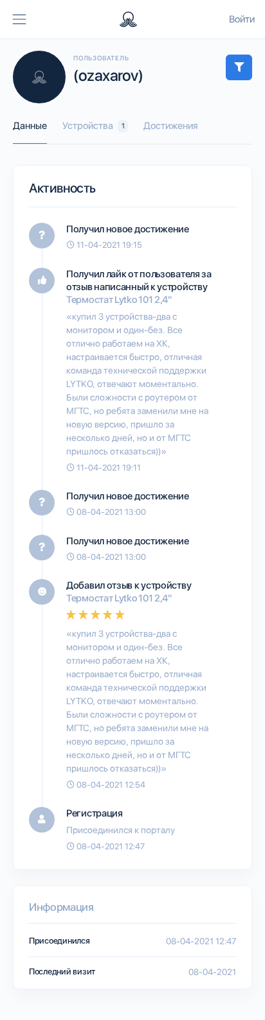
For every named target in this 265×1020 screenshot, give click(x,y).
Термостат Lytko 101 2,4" (119, 300)
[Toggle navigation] (19, 19)
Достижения (170, 126)
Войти (242, 19)
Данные (30, 126)
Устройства (93, 126)
